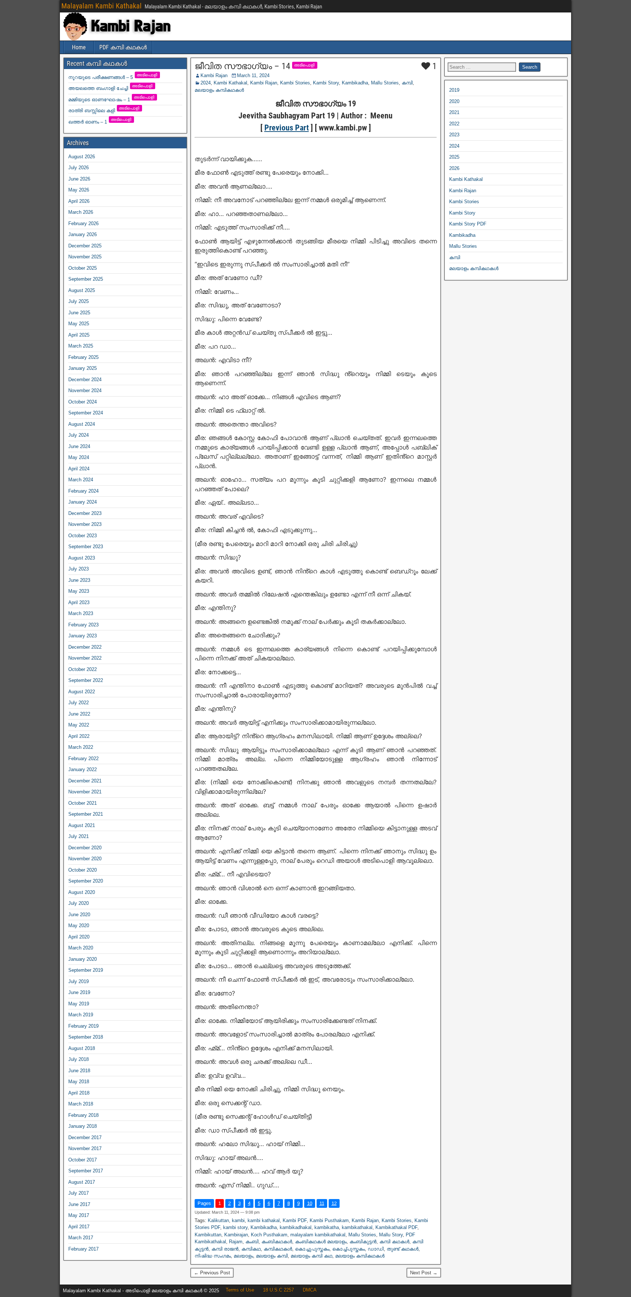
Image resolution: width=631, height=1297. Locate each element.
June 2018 (79, 1070)
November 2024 (85, 390)
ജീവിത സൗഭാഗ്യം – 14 (242, 66)
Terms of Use (240, 1290)
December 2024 (85, 379)
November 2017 (85, 1148)
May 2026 (78, 190)
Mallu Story (391, 1234)
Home (79, 47)
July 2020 (78, 903)
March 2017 (80, 1237)
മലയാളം (243, 1256)
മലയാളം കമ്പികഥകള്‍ (219, 90)
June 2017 (79, 1204)
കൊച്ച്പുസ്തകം (348, 1249)
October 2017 (82, 1160)
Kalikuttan (218, 1220)
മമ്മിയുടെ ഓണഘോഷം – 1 (111, 99)
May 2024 (78, 457)
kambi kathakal (264, 1220)
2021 (454, 112)
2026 (454, 168)
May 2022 (78, 725)
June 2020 (79, 914)
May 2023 (78, 591)
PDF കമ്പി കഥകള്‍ (123, 47)
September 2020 (85, 881)
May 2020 (78, 925)
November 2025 (85, 256)
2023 (454, 134)
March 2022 (80, 747)
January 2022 (82, 769)
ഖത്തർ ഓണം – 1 (100, 122)
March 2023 (80, 613)
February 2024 (83, 491)
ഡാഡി (376, 1249)
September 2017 (85, 1170)
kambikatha (326, 1227)
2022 (454, 123)
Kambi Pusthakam (329, 1220)
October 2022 (82, 669)
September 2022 (85, 680)
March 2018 (80, 1104)
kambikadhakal (295, 1227)
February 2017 (83, 1249)
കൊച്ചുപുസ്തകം (312, 1249)
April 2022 (78, 736)
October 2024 (82, 402)
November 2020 (85, 858)
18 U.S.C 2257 (278, 1290)
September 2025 (85, 279)
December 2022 (85, 647)
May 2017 (78, 1215)
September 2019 (85, 970)
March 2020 (80, 948)
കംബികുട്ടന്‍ (362, 1241)
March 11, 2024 (253, 75)
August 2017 (81, 1182)
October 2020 (82, 870)
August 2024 (81, 424)
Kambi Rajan (213, 75)
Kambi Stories (295, 83)
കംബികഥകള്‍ (276, 1241)
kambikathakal (357, 1227)
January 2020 (82, 959)
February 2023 (83, 624)
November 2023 (85, 524)
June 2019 (79, 992)
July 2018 (78, 1059)
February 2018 (83, 1115)
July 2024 (78, 435)
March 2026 (80, 212)
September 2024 (85, 413)
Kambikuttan (208, 1234)
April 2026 (78, 201)
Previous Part (286, 127)
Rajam (235, 1241)
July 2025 (78, 301)
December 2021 (85, 781)
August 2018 (81, 1048)
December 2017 (85, 1137)
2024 (205, 83)
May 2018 (78, 1081)
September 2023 (85, 546)
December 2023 (85, 513)
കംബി (252, 1241)
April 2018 (78, 1093)
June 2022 (79, 714)
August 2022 (81, 691)
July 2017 (78, 1193)
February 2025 (83, 357)
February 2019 (83, 1026)
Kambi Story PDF (467, 224)
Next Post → (423, 1272)
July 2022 (78, 702)
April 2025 (78, 335)
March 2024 (80, 479)
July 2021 (78, 836)
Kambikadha (355, 83)
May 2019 (78, 1003)
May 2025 (78, 323)
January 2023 (82, 635)
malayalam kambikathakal (317, 1234)
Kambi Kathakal (230, 83)
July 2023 (78, 569)
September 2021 (85, 814)
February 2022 (83, 758)
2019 (454, 90)
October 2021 (82, 803)
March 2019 (80, 1014)
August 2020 (81, 892)
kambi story (235, 1227)
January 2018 (82, 1126)
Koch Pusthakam (269, 1234)
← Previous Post (212, 1272)
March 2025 (80, 346)
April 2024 (78, 468)
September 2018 (85, 1037)
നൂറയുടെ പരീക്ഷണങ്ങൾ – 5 (113, 77)
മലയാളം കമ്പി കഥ (311, 1256)
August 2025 (81, 290)
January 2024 (82, 502)
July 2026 (78, 167)
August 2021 (81, 825)
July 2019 (78, 981)
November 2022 (85, 658)
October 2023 (82, 535)
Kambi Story (326, 83)
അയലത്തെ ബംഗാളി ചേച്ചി (110, 88)
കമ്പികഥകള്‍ (278, 1249)
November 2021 (85, 791)
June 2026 (79, 179)
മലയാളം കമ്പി (272, 1256)
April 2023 (78, 602)
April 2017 (78, 1226)
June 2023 (79, 580)
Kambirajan (236, 1234)
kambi (238, 1220)
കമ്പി (407, 83)
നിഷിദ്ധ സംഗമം (213, 1256)
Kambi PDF (295, 1220)
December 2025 (85, 246)
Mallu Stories (385, 83)
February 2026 (83, 223)
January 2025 (82, 368)
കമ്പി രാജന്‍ (224, 1249)
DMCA (310, 1290)
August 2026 (81, 156)
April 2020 (78, 937)
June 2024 (79, 446)
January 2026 (82, 234)
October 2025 (82, 268)
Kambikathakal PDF (396, 1227)
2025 (454, 157)
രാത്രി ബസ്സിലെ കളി (104, 110)
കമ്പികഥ (251, 1249)
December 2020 (85, 847)
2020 (454, 101)
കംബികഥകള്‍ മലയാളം (321, 1241)
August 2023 (81, 558)
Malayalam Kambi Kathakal (101, 5)
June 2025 (79, 312)
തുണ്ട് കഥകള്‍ (402, 1249)
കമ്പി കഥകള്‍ (394, 1241)
